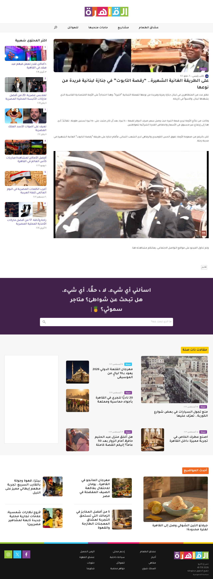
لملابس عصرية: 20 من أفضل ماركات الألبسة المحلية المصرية (25, 97)
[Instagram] (8, 554)
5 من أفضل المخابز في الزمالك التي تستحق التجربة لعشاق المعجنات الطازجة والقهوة (93, 520)
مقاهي (152, 563)
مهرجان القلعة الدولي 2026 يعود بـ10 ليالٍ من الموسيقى (113, 373)
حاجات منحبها (98, 27)
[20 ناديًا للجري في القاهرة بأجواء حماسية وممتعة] (77, 400)
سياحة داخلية (117, 557)
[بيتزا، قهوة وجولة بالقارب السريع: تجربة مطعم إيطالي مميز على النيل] (53, 486)
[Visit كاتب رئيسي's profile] (207, 76)
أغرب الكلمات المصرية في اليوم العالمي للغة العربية (26, 191)
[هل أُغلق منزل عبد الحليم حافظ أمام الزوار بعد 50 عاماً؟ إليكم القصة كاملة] (77, 439)
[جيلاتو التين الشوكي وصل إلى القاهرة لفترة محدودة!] (175, 499)
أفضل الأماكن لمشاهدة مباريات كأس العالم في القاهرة (26, 160)
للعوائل (73, 27)
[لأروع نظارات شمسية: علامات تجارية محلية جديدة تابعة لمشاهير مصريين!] (53, 518)
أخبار (153, 557)
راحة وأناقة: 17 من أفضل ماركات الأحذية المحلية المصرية (26, 222)
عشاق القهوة (87, 557)
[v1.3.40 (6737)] (191, 555)
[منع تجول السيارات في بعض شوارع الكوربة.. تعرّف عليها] (174, 379)
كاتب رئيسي (198, 76)
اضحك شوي (149, 569)
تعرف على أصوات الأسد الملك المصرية (27, 128)
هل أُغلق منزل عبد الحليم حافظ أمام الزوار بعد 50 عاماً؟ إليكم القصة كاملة (114, 441)
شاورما (91, 569)
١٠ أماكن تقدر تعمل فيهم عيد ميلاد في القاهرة (28, 66)
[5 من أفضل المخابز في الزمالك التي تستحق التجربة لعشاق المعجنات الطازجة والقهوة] (122, 519)
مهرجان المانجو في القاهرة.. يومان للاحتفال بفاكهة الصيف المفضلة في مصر (95, 488)
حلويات (91, 563)
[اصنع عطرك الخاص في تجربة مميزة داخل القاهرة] (152, 439)
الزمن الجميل (87, 552)
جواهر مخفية (117, 569)
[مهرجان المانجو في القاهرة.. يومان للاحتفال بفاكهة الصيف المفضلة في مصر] (122, 488)
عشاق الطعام (149, 27)
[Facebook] (26, 554)
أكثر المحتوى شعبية (31, 41)
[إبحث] (44, 322)
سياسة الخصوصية (201, 575)
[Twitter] (17, 554)
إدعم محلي (119, 552)
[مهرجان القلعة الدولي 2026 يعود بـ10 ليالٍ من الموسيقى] (77, 372)
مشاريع (123, 27)
